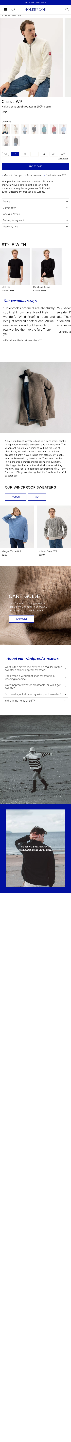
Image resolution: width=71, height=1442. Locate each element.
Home (4, 15)
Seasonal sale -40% (35, 2)
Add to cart (35, 166)
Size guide (63, 158)
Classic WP (15, 15)
